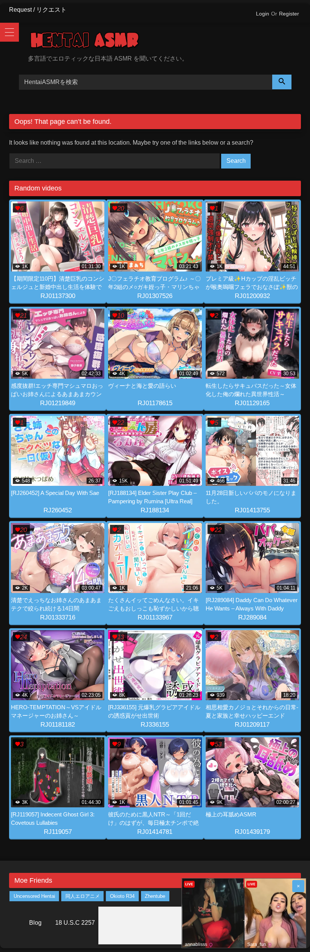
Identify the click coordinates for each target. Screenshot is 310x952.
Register (289, 14)
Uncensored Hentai (34, 896)
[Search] (282, 82)
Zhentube (155, 896)
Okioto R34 (122, 896)
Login (262, 14)
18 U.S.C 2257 (75, 922)
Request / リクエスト (38, 9)
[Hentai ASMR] (164, 41)
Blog (35, 922)
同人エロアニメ (82, 896)
